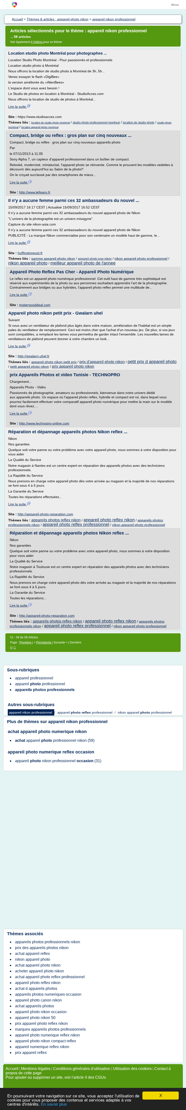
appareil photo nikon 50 (35, 1018)
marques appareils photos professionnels (50, 1029)
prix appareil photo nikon (73, 366)
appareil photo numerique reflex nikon (47, 1035)
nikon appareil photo (27, 263)
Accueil (12, 1069)
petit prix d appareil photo (152, 361)
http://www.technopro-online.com (44, 423)
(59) (54, 740)
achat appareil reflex (32, 953)
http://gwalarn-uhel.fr (33, 356)
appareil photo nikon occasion (41, 1012)
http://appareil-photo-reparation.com (45, 514)
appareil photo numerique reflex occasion (51, 752)
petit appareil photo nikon (29, 366)
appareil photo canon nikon (38, 1000)
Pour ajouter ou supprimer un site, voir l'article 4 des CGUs (56, 1077)
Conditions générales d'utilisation (81, 1069)
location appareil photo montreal (39, 127)
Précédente (44, 642)
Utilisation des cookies (132, 1069)
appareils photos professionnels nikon (47, 942)
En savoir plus (54, 1104)
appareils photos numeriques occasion (48, 994)
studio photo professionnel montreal (96, 122)
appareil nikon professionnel (78, 721)
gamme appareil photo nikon (53, 258)
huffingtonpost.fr (30, 253)
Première (25, 642)
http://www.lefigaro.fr (34, 192)
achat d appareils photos (36, 988)
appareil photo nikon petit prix (54, 362)
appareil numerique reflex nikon (42, 1047)
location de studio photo (138, 122)
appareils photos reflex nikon (56, 520)
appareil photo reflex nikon (109, 519)
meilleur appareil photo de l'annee (83, 263)
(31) (58, 761)
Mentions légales (35, 1069)
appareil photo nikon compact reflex (45, 1041)
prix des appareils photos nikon (42, 948)
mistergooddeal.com (34, 305)
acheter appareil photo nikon (39, 971)
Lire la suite (17, 106)
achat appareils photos (34, 1006)
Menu (175, 5)
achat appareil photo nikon (38, 965)
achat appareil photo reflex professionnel (50, 977)
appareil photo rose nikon (95, 258)
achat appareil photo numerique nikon (47, 731)
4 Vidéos (37, 42)
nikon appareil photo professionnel (141, 258)
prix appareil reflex (31, 1053)
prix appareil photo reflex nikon (41, 1023)
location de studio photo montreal (50, 122)
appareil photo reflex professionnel (76, 524)
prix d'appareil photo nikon (102, 362)
